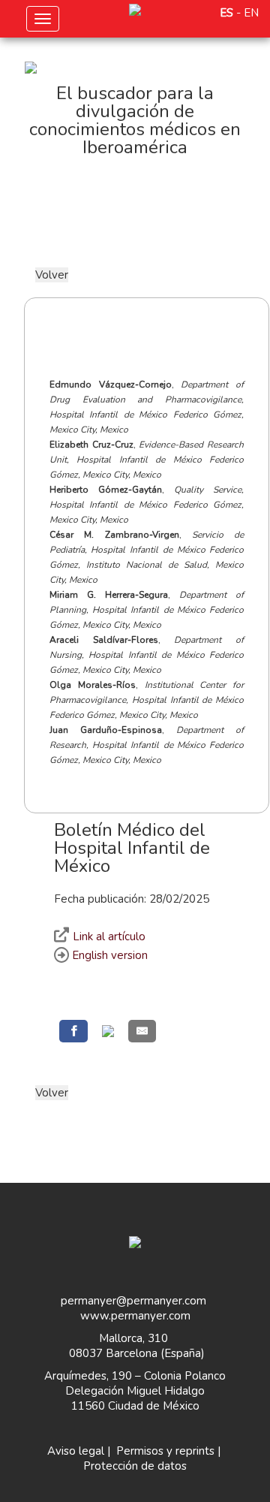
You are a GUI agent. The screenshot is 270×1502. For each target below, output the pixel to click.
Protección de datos (135, 1465)
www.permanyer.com (135, 1315)
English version (108, 955)
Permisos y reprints (165, 1450)
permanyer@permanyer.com (133, 1300)
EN (251, 12)
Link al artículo (109, 936)
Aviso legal (75, 1450)
